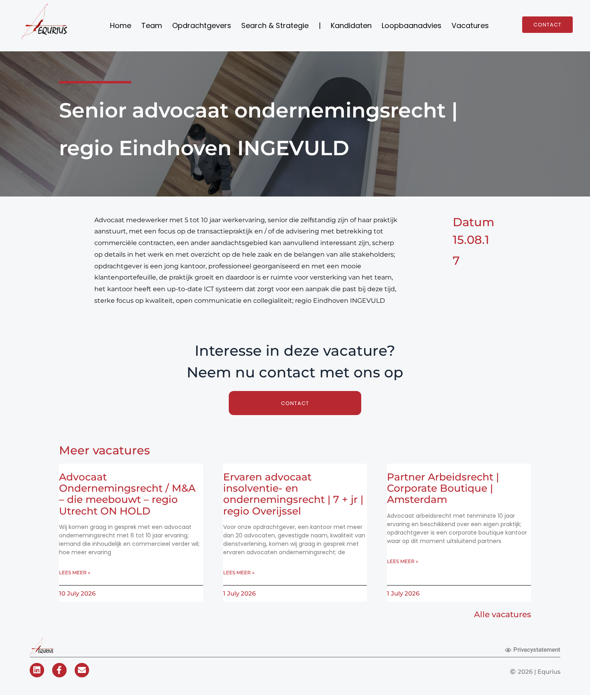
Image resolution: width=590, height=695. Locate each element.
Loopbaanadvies (411, 25)
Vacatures (470, 25)
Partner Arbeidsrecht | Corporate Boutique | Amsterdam (443, 488)
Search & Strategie (275, 25)
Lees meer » (74, 572)
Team (151, 25)
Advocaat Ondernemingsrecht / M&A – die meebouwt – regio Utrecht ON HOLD (127, 493)
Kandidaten (351, 25)
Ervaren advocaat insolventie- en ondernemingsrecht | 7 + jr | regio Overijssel (293, 493)
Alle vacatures (502, 614)
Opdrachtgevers (201, 25)
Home (120, 25)
